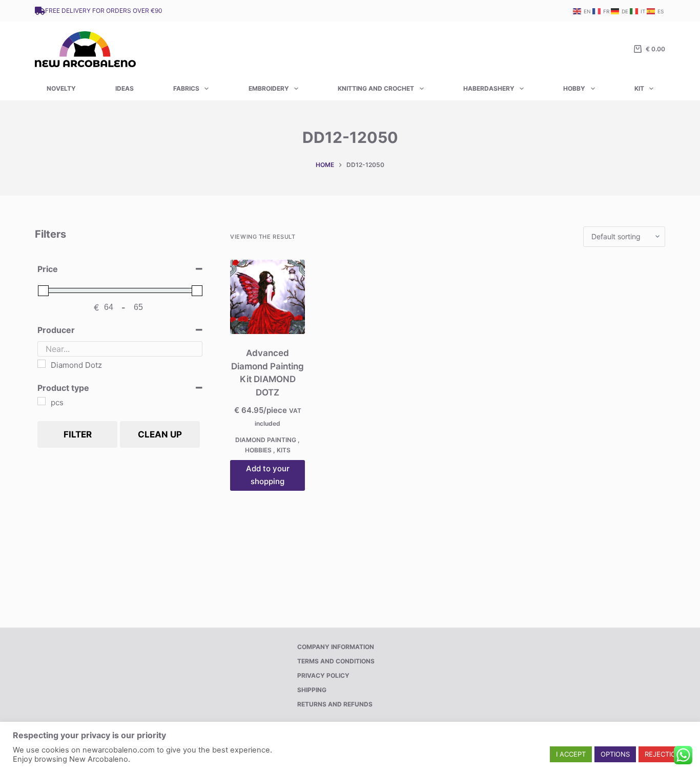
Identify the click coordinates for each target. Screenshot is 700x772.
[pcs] (41, 401)
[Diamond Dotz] (41, 364)
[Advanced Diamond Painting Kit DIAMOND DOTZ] (267, 297)
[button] (571, 754)
